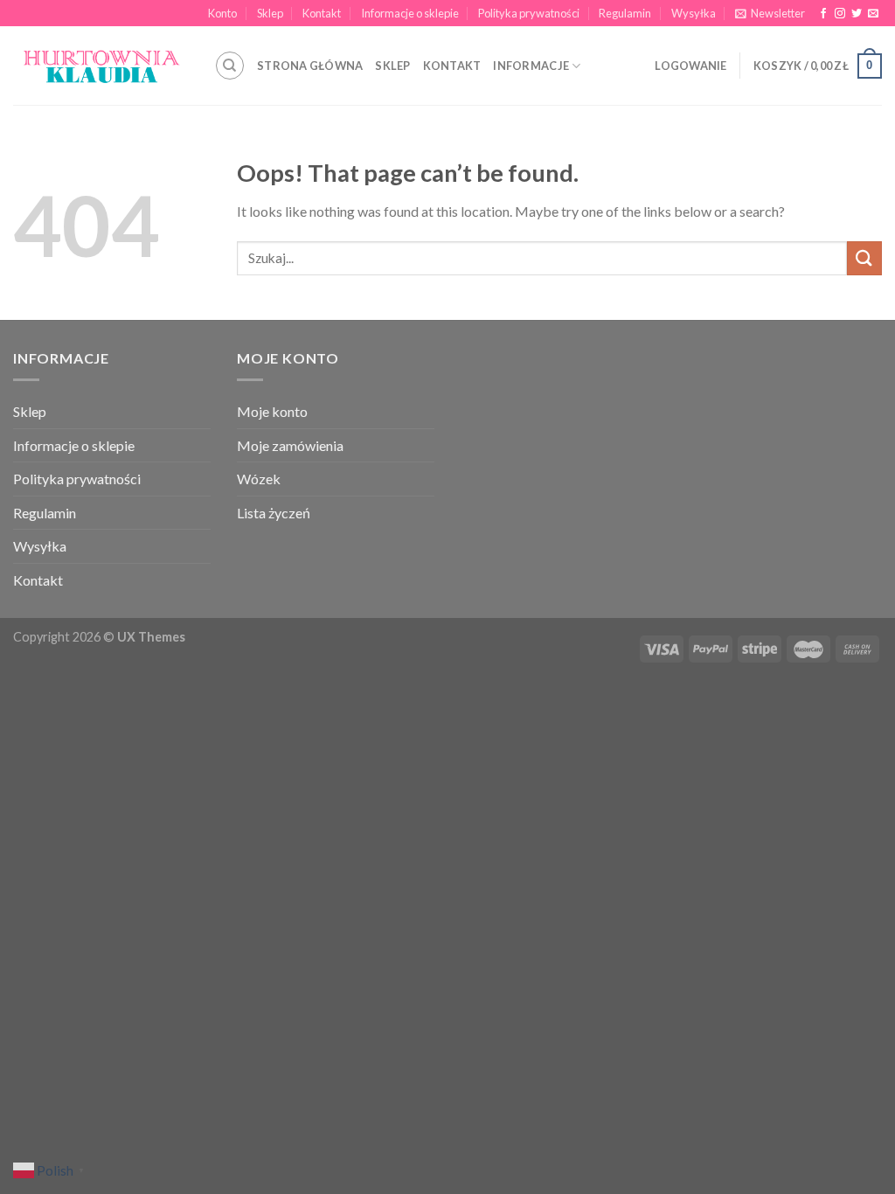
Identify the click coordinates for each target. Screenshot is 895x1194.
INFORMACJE (531, 66)
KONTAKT (452, 66)
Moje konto (272, 411)
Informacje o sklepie (410, 13)
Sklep (270, 13)
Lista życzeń (273, 512)
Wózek (259, 478)
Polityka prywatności (528, 13)
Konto (222, 13)
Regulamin (625, 13)
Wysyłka (693, 13)
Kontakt (321, 13)
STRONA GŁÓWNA (310, 66)
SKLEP (392, 66)
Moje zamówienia (290, 445)
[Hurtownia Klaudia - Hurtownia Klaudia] (100, 66)
